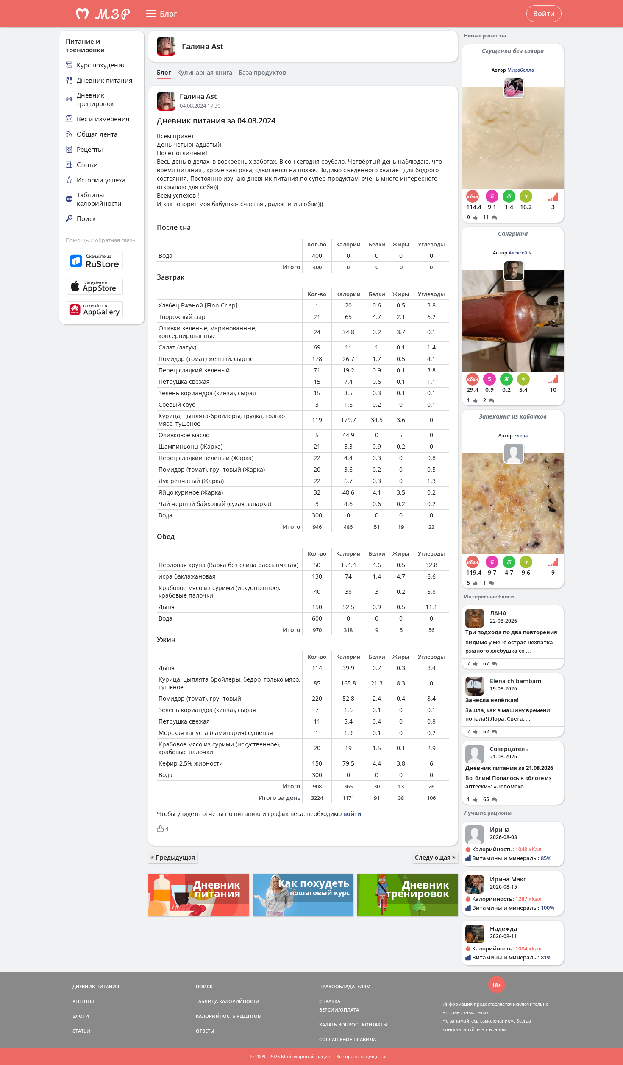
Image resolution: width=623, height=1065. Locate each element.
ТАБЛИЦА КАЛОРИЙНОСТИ (227, 1001)
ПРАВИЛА (364, 1039)
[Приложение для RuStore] (102, 261)
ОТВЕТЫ (205, 1031)
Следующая (433, 857)
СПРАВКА (329, 1001)
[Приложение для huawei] (102, 309)
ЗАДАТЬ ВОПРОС (338, 1024)
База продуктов (262, 72)
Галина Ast (202, 46)
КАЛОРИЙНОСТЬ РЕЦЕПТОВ (228, 1016)
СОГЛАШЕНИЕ (335, 1039)
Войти (544, 13)
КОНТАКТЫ (374, 1024)
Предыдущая (174, 857)
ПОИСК (204, 986)
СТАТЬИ (81, 1031)
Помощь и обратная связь (101, 240)
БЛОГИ (80, 1016)
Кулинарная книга (204, 72)
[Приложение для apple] (102, 286)
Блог (164, 72)
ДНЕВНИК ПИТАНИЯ (95, 986)
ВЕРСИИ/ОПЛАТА (339, 1009)
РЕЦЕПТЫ (83, 1001)
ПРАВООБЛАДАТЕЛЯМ (344, 986)
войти (352, 814)
